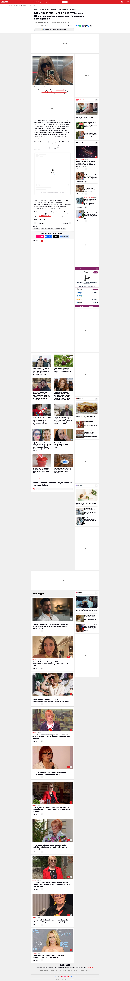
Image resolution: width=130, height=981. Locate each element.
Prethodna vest (40, 223)
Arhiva (86, 973)
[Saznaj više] (96, 100)
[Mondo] (46, 970)
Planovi (63, 228)
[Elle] (57, 970)
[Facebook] (55, 976)
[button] (70, 26)
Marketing (44, 973)
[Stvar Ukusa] (88, 970)
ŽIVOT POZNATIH (44, 216)
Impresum (49, 973)
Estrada (58, 228)
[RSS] (74, 976)
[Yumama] (81, 970)
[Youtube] (68, 976)
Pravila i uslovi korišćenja (57, 973)
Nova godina (51, 228)
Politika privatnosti (81, 973)
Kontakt (65, 973)
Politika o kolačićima (71, 973)
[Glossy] (64, 970)
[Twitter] (58, 976)
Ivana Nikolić (60, 90)
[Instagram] (65, 976)
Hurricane (43, 228)
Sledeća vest (65, 223)
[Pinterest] (61, 976)
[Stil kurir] (60, 970)
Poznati (47, 9)
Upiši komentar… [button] (41, 489)
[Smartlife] (70, 970)
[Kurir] (41, 970)
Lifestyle (42, 9)
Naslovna (36, 9)
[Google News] (71, 976)
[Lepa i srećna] (4, 2)
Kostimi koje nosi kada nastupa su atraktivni (54, 92)
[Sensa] (75, 970)
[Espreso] (52, 970)
